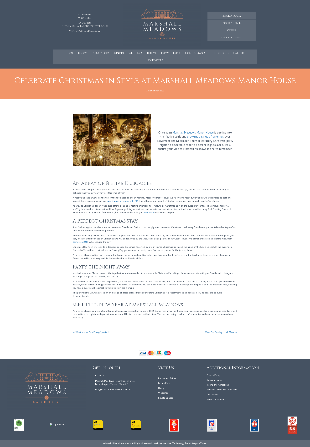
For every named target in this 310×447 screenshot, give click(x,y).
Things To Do (219, 53)
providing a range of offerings (205, 137)
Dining (119, 53)
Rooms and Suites (167, 379)
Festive (151, 53)
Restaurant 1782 (80, 242)
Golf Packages (195, 53)
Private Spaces (171, 53)
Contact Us (155, 60)
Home (69, 53)
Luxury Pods (100, 53)
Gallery (239, 53)
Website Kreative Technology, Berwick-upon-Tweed (180, 444)
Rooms (82, 53)
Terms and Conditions (218, 385)
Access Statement (216, 400)
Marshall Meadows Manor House (193, 133)
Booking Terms (214, 380)
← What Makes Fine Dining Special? (91, 332)
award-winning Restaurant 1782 (122, 201)
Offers (231, 30)
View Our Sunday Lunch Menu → (221, 332)
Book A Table (232, 23)
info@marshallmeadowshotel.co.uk (85, 26)
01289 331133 (84, 17)
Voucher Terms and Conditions (222, 390)
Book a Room (231, 16)
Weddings (135, 53)
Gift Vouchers (232, 37)
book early (148, 213)
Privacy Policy (213, 375)
